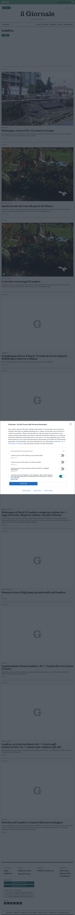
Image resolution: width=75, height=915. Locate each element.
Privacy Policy (48, 490)
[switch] (61, 455)
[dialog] (37, 457)
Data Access (37, 490)
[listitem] (37, 451)
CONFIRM (23, 483)
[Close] (71, 424)
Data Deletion (26, 490)
